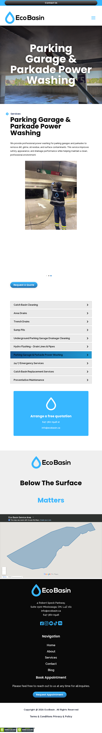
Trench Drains (21, 321)
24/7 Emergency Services (29, 363)
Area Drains (20, 313)
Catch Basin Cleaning (26, 304)
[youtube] (51, 625)
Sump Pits (19, 329)
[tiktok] (55, 625)
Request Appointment (49, 694)
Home (51, 645)
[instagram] (46, 625)
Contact (51, 663)
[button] (51, 275)
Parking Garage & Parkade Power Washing (38, 354)
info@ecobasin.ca (51, 428)
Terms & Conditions (41, 716)
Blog (51, 670)
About (51, 651)
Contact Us (51, 2)
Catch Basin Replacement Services (34, 371)
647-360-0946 (49, 422)
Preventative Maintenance (29, 380)
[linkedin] (60, 625)
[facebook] (42, 625)
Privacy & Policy (62, 716)
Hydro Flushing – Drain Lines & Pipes (34, 346)
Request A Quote (24, 285)
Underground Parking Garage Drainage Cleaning (42, 338)
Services (51, 657)
